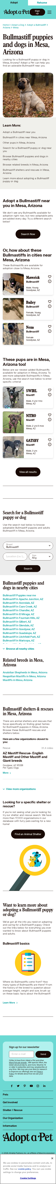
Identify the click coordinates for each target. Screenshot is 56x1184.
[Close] (52, 1158)
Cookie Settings (28, 1178)
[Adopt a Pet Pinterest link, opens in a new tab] (25, 1085)
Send (43, 1054)
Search (28, 568)
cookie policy (24, 1169)
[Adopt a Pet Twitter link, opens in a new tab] (19, 1085)
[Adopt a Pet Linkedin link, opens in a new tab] (44, 1085)
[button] (50, 277)
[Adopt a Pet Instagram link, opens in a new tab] (38, 1085)
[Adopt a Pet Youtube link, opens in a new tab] (32, 1085)
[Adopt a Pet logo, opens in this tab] (28, 1140)
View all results (28, 471)
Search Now (28, 234)
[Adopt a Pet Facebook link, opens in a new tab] (12, 1085)
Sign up (37, 12)
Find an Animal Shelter (28, 834)
